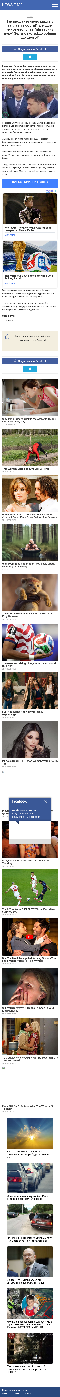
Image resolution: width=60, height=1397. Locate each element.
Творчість (29, 1393)
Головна (30, 17)
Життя (5, 1393)
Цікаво (16, 1393)
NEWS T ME (12, 5)
